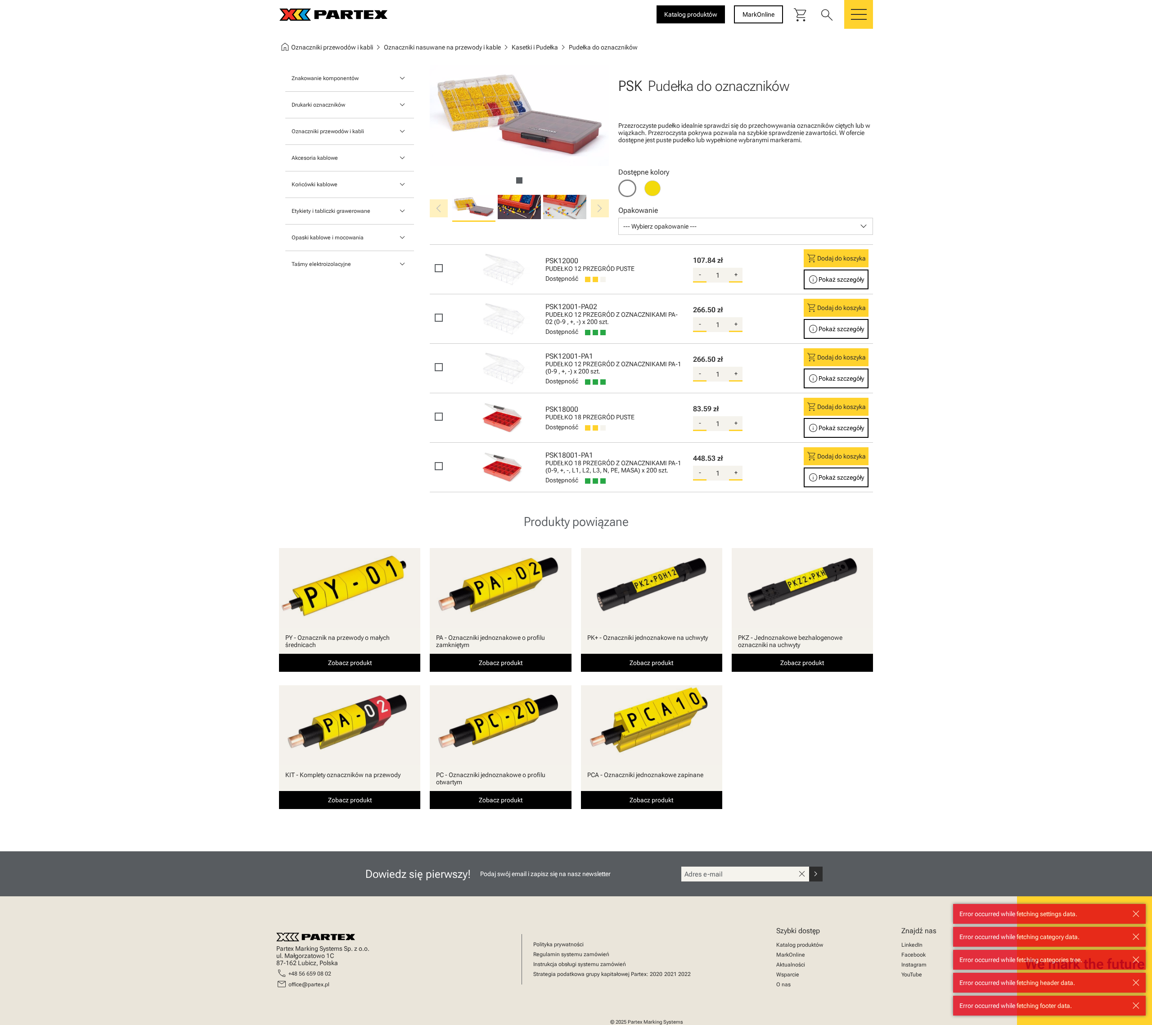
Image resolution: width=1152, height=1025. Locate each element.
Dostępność (561, 278)
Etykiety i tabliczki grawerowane (331, 211)
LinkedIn (911, 945)
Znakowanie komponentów (325, 78)
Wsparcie (787, 974)
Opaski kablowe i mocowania (328, 237)
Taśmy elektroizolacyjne (321, 264)
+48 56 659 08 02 (309, 974)
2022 (684, 974)
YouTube (911, 974)
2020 (656, 974)
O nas (783, 984)
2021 (670, 974)
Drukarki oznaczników (318, 105)
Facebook (913, 955)
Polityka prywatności (558, 944)
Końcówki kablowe (315, 184)
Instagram (914, 965)
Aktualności (790, 965)
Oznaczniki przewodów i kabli (328, 131)
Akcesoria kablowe (315, 158)
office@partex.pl (308, 984)
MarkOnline (790, 955)
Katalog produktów (799, 945)
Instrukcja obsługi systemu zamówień (579, 964)
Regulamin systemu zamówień (571, 954)
